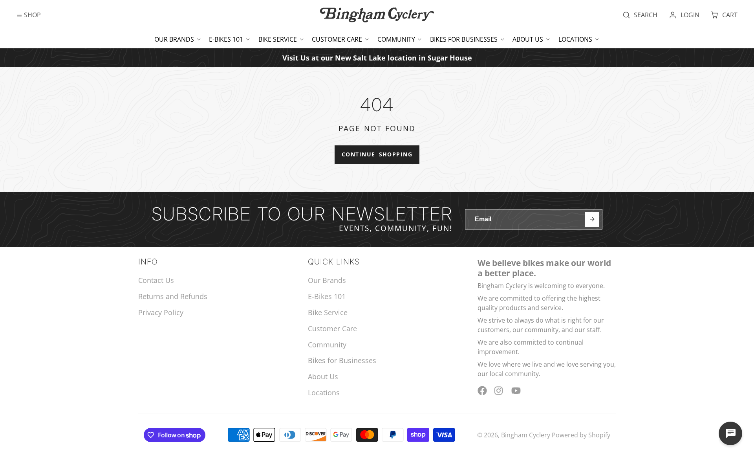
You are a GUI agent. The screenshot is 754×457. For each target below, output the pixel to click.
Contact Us (156, 280)
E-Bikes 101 (226, 39)
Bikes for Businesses (464, 39)
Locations (575, 39)
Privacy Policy (160, 312)
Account (684, 15)
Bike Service (277, 39)
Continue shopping (377, 154)
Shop (32, 15)
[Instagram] (499, 390)
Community (396, 39)
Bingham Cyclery (525, 435)
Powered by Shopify (581, 435)
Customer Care (337, 39)
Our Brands (174, 39)
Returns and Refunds (172, 296)
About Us (527, 39)
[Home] (377, 14)
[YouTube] (516, 390)
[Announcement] (377, 57)
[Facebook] (482, 390)
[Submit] (592, 219)
